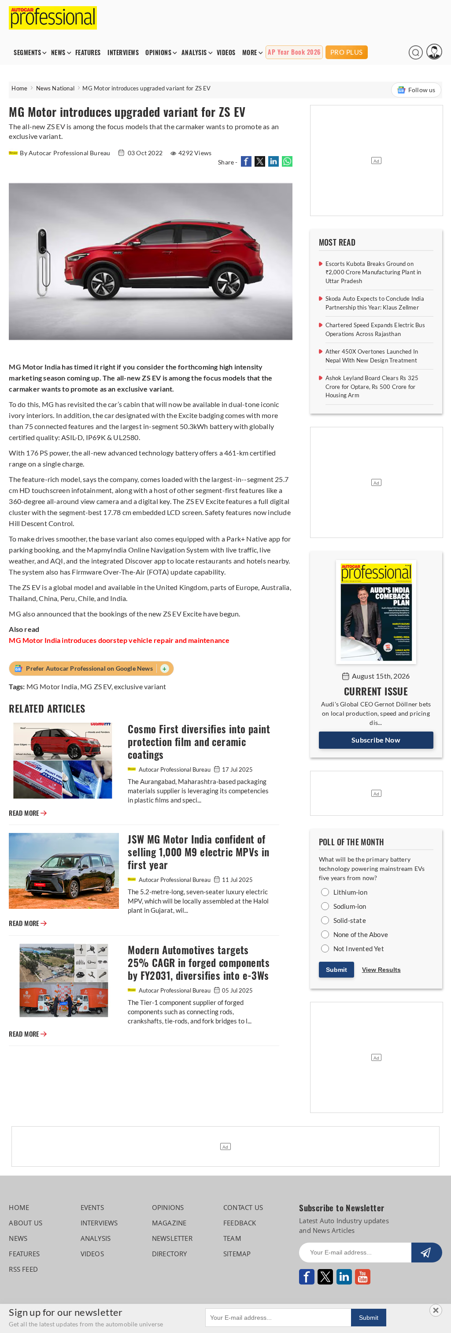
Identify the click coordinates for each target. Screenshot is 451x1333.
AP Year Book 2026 (294, 52)
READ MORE (28, 813)
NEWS (58, 53)
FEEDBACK (239, 1222)
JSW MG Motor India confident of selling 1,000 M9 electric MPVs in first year (198, 852)
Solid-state (349, 920)
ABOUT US (25, 1222)
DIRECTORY (169, 1253)
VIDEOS (226, 53)
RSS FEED (23, 1269)
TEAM (232, 1238)
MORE (249, 53)
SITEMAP (237, 1253)
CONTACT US (243, 1207)
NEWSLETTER (172, 1238)
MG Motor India (52, 686)
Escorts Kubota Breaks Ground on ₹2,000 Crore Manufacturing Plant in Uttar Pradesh (373, 272)
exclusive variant (140, 686)
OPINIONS (158, 53)
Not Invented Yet (358, 948)
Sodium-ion (349, 906)
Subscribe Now (375, 740)
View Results (381, 969)
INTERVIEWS (123, 53)
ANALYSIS (194, 53)
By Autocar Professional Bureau (65, 153)
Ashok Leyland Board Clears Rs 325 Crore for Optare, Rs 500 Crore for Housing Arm (372, 386)
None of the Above (360, 934)
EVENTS (92, 1207)
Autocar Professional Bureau (174, 769)
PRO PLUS (346, 52)
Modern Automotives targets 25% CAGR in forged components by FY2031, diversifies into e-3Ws (199, 962)
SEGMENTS (27, 53)
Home (19, 88)
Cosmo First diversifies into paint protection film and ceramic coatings (199, 742)
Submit (336, 969)
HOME (19, 1207)
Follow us (422, 89)
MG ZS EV (95, 686)
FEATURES (88, 53)
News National (55, 88)
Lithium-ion (350, 892)
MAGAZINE (169, 1222)
